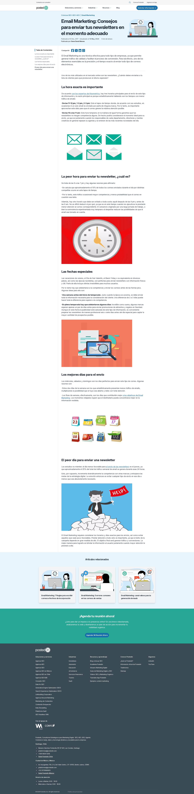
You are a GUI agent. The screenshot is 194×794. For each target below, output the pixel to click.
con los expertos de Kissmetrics (86, 94)
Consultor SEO (40, 681)
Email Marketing (88, 15)
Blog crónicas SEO (96, 661)
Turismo (71, 678)
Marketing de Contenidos (44, 701)
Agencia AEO (40, 664)
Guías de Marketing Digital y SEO (101, 671)
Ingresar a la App (152, 2)
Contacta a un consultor (43, 2)
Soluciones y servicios (73, 8)
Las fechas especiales (42, 61)
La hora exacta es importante (44, 54)
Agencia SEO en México (44, 671)
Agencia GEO (40, 668)
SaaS (70, 681)
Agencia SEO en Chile (43, 674)
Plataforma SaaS (41, 711)
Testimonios (125, 668)
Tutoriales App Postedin (98, 678)
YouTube (151, 664)
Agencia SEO (40, 661)
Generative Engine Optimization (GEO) (48, 688)
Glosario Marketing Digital (98, 668)
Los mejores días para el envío (45, 64)
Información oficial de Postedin (131, 664)
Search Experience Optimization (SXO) (49, 691)
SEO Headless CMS (42, 714)
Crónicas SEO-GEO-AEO (70, 15)
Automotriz (72, 664)
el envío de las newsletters (117, 467)
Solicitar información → (147, 8)
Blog (118, 8)
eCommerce (73, 671)
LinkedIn (151, 661)
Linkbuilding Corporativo (44, 694)
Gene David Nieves (78, 41)
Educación (72, 668)
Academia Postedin (96, 664)
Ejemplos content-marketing (99, 681)
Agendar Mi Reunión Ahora (97, 635)
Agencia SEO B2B (41, 678)
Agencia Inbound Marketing (45, 698)
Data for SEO (40, 684)
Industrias (91, 8)
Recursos (106, 8)
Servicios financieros (76, 674)
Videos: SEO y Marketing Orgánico (101, 674)
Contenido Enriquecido (43, 704)
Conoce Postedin (138, 2)
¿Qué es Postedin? (127, 661)
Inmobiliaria (72, 661)
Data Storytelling (41, 708)
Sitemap (123, 671)
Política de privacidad (75, 792)
